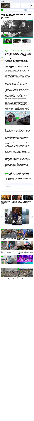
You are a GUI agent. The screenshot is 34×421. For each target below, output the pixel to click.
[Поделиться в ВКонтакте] (2, 53)
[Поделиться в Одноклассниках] (2, 55)
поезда (6, 51)
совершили (7, 173)
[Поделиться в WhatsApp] (2, 58)
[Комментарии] (2, 62)
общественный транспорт (21, 50)
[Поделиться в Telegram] (2, 51)
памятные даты (29, 50)
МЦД (15, 50)
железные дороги (8, 50)
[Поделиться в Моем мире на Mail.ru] (2, 60)
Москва (13, 50)
